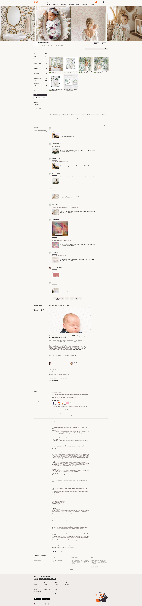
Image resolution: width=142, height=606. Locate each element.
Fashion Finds (71, 4)
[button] (96, 43)
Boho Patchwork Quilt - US (57, 558)
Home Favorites (63, 4)
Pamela (53, 158)
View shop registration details (58, 551)
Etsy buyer (54, 219)
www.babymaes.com (77, 349)
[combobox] (66, 2)
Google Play (46, 599)
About (45, 49)
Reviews (40, 49)
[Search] (95, 2)
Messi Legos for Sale (37, 560)
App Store (37, 599)
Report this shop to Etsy (38, 108)
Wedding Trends (84, 4)
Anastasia (54, 143)
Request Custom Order (41, 94)
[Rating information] (39, 45)
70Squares (54, 561)
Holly (53, 204)
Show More (71, 569)
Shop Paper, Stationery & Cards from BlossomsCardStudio (97, 567)
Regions (106, 603)
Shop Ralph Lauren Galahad (57, 560)
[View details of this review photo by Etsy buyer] (60, 228)
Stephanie (54, 282)
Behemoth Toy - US (37, 558)
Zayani (53, 173)
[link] (53, 298)
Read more (77, 118)
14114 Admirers (36, 104)
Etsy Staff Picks (55, 4)
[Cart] (106, 2)
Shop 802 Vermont (94, 558)
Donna (53, 252)
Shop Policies (52, 49)
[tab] (40, 54)
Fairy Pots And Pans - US (75, 558)
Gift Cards (92, 4)
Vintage (77, 4)
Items (35, 49)
